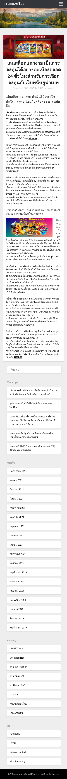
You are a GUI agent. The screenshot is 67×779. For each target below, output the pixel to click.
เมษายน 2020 (16, 609)
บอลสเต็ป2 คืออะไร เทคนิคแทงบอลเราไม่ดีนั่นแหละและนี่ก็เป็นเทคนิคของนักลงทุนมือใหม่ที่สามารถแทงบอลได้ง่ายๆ (33, 420)
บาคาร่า (14, 694)
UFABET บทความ (18, 648)
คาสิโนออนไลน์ (17, 685)
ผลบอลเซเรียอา (14, 4)
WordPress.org (17, 761)
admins (50, 88)
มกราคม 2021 (17, 563)
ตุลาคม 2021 (16, 480)
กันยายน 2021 (17, 489)
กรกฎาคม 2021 (17, 508)
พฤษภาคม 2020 (18, 600)
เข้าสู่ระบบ (15, 733)
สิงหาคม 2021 (17, 498)
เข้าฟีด (13, 743)
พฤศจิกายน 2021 (18, 471)
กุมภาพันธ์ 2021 (18, 554)
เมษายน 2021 (16, 535)
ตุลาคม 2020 (16, 581)
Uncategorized (17, 657)
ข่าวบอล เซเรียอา (18, 667)
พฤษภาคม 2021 (18, 526)
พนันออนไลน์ (16, 713)
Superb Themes (51, 774)
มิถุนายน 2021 (17, 517)
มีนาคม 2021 (16, 544)
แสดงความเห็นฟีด (19, 752)
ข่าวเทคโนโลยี (17, 676)
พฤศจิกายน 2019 (18, 627)
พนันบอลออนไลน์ (18, 703)
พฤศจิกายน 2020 (18, 572)
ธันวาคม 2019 (17, 618)
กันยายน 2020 (17, 590)
